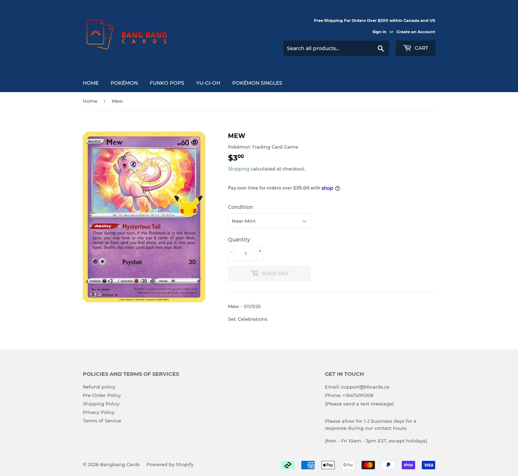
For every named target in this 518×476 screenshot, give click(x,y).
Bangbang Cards (120, 464)
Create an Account (415, 31)
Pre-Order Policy (102, 395)
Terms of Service (102, 420)
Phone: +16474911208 (349, 395)
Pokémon (124, 83)
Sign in (379, 31)
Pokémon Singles (257, 83)
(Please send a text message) (359, 403)
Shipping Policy (101, 403)
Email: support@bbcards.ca (357, 387)
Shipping (238, 168)
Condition (240, 207)
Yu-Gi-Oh (208, 83)
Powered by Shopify (170, 464)
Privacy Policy (99, 412)
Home (91, 83)
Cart (420, 48)
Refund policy (99, 387)
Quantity (239, 239)
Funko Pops (167, 83)
